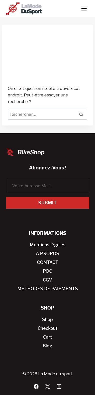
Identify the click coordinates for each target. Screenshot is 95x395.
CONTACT (47, 262)
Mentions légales (48, 244)
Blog (47, 345)
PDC (47, 271)
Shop (47, 319)
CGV (47, 279)
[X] (48, 386)
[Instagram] (59, 386)
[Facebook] (36, 386)
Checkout (47, 328)
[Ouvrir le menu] (84, 8)
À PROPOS (47, 253)
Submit (47, 202)
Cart (47, 337)
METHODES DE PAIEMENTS (47, 288)
